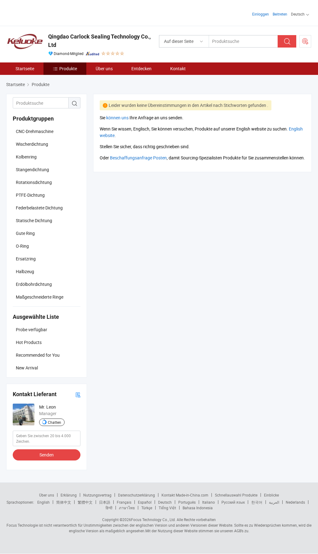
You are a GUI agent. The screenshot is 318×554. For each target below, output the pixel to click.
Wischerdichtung (32, 144)
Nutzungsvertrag (97, 494)
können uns (117, 118)
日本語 (104, 502)
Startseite (25, 68)
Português (187, 502)
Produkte (68, 68)
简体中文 (63, 502)
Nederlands (295, 502)
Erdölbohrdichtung (34, 284)
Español (145, 502)
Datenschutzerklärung (136, 494)
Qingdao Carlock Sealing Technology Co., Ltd (99, 40)
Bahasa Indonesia (198, 507)
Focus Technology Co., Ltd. (153, 519)
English (43, 502)
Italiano (208, 502)
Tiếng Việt (167, 507)
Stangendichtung (32, 169)
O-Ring (22, 246)
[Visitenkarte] (77, 394)
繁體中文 (85, 502)
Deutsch (165, 502)
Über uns (104, 68)
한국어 (256, 502)
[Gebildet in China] (46, 12)
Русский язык (233, 502)
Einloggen (260, 13)
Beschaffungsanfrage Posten (138, 158)
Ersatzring (26, 259)
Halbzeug (25, 271)
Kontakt (178, 68)
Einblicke (271, 494)
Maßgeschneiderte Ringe (39, 297)
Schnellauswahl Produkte (236, 494)
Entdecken (141, 68)
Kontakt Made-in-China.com (184, 494)
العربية (274, 502)
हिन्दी (109, 507)
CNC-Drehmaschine (34, 131)
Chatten (54, 422)
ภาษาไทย (127, 507)
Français (124, 502)
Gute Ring (25, 233)
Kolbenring (26, 157)
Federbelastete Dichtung (39, 208)
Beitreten (280, 13)
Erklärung (69, 494)
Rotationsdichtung (34, 182)
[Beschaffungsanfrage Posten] (305, 41)
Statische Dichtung (34, 220)
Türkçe (146, 507)
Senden (46, 455)
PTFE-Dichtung (30, 195)
